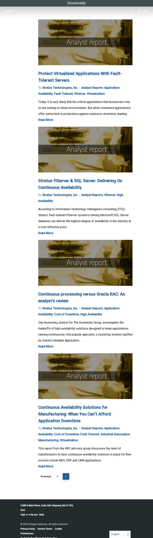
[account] (139, 11)
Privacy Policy (28, 529)
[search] (133, 11)
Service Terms (45, 529)
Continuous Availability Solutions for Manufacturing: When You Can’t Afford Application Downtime (74, 414)
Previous (46, 476)
